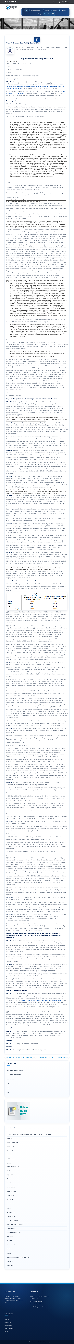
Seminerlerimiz (11, 1249)
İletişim (9, 1208)
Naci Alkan (10, 1183)
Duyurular (9, 1155)
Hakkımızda (8, 1322)
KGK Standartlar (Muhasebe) (15, 1070)
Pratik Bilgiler (10, 1241)
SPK (8, 1092)
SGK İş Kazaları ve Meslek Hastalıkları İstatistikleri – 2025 (13, 1297)
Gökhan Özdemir (11, 1179)
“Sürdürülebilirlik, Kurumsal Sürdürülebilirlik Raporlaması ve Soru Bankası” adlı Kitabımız (31, 1134)
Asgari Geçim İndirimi (12, 1142)
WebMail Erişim (64, 2)
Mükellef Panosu (11, 1228)
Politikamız (10, 1237)
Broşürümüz (10, 1151)
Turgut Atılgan (10, 1195)
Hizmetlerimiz (10, 1204)
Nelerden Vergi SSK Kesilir (14, 1232)
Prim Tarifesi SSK (11, 1245)
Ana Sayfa (7, 1319)
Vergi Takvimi (10, 1265)
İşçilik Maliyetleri (11, 1216)
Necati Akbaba (11, 1187)
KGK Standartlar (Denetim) (14, 1074)
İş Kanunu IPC (10, 1212)
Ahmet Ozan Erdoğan (13, 1166)
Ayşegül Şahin (11, 1175)
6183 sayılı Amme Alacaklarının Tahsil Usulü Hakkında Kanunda (41, 1000)
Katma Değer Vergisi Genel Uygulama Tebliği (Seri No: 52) (52, 1057)
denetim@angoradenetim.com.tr (24, 2)
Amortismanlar (11, 1138)
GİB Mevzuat (10, 1079)
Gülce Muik (10, 1200)
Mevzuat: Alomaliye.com (30, 1342)
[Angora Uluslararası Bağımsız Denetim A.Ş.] (11, 7)
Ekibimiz (9, 1163)
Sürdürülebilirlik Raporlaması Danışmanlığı (18, 1257)
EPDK (8, 1088)
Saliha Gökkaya (11, 1191)
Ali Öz (8, 1170)
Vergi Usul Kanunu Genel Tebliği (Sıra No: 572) (19, 1057)
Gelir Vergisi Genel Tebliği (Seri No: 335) (14, 1301)
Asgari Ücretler (11, 1146)
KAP (8, 1083)
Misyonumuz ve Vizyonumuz (15, 1224)
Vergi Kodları (10, 1261)
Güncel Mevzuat (9, 1328)
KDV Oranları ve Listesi (13, 1220)
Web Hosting (46, 1342)
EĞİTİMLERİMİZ (11, 1159)
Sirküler (9, 1253)
